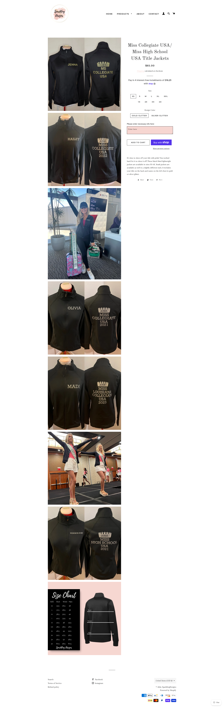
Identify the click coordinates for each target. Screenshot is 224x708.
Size (150, 91)
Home (109, 14)
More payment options (161, 148)
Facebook (98, 679)
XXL (166, 96)
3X (153, 102)
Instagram (98, 683)
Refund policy (53, 687)
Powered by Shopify (168, 690)
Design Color (150, 110)
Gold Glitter (139, 116)
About (140, 14)
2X (146, 102)
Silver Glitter (160, 116)
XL (158, 96)
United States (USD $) (164, 680)
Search (50, 679)
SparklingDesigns (169, 687)
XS (133, 96)
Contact (154, 14)
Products (123, 14)
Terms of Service (55, 683)
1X (139, 102)
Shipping (140, 71)
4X (160, 102)
